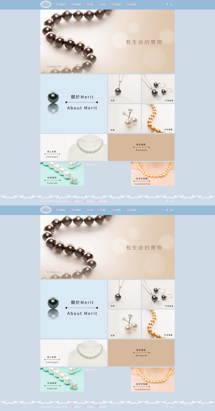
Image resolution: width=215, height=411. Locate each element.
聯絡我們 (171, 4)
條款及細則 (103, 201)
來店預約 (90, 201)
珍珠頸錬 (77, 4)
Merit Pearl (91, 164)
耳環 (103, 4)
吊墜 (91, 4)
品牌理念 (62, 4)
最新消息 (78, 201)
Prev (44, 43)
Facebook (167, 4)
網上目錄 (133, 4)
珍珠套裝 (117, 4)
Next (170, 43)
